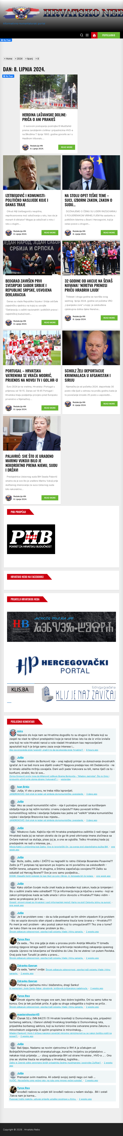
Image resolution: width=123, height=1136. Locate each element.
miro (20, 731)
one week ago (103, 876)
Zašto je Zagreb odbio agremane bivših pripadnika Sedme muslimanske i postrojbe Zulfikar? (55, 1062)
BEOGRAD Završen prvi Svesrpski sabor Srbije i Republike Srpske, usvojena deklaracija (28, 287)
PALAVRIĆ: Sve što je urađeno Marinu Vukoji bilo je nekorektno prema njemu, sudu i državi (31, 463)
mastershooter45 (28, 1014)
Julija (20, 757)
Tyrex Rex (23, 939)
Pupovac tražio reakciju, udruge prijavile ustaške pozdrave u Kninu (42, 1099)
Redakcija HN (36, 146)
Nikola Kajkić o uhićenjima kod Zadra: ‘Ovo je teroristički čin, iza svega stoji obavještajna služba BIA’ (59, 847)
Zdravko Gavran (27, 965)
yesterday (66, 779)
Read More (66, 147)
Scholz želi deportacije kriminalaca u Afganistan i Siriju (88, 375)
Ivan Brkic (23, 786)
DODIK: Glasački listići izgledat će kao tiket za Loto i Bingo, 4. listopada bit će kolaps (51, 876)
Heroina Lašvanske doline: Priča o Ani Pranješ (44, 117)
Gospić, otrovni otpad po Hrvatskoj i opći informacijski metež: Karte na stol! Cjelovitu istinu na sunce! (60, 902)
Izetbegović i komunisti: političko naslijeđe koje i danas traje (26, 199)
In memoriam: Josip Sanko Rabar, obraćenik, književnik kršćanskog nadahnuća (48, 988)
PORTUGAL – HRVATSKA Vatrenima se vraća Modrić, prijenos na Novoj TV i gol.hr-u (31, 375)
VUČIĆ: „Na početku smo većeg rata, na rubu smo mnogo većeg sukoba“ (46, 1080)
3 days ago (91, 794)
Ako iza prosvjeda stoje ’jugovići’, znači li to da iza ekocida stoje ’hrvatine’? (46, 750)
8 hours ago (92, 750)
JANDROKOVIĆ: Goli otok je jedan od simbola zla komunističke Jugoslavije (46, 794)
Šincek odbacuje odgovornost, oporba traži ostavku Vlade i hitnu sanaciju (46, 931)
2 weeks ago (92, 931)
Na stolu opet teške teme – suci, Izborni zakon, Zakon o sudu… (88, 199)
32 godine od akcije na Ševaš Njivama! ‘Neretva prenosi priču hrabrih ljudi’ (89, 285)
